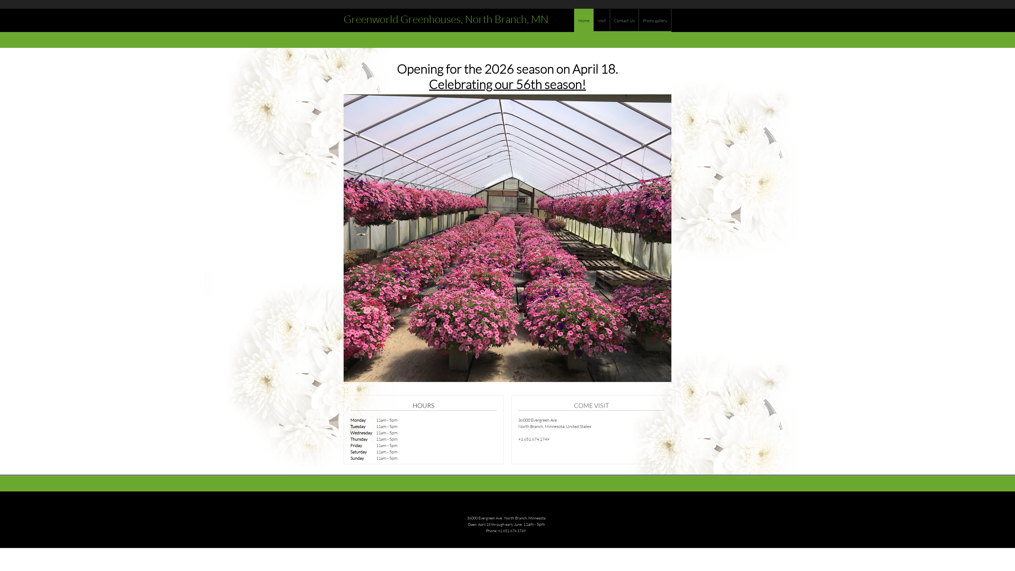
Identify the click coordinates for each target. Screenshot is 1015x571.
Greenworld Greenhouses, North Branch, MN (446, 19)
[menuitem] (583, 22)
